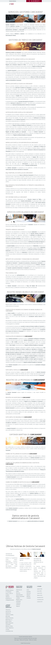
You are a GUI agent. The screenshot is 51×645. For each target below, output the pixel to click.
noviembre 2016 (40, 599)
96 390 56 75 (8, 598)
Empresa (29, 591)
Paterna (7, 618)
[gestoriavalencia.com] (11, 4)
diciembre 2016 (40, 597)
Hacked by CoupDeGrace (10, 554)
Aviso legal (16, 639)
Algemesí (11, 627)
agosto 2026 (39, 588)
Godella (11, 614)
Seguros (18, 606)
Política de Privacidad (24, 639)
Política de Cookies (33, 639)
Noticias (28, 596)
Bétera (7, 623)
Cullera (11, 626)
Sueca (7, 627)
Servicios (29, 593)
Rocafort (11, 618)
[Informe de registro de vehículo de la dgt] (39, 554)
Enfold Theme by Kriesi (25, 643)
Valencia (7, 614)
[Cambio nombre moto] (25, 554)
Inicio (28, 589)
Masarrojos (8, 619)
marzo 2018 (39, 593)
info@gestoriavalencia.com (12, 600)
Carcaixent (8, 624)
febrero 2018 (39, 595)
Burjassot (11, 623)
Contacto (29, 598)
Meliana (7, 626)
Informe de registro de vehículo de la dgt (38, 561)
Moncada (8, 616)
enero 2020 (39, 591)
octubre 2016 (39, 601)
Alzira (10, 621)
